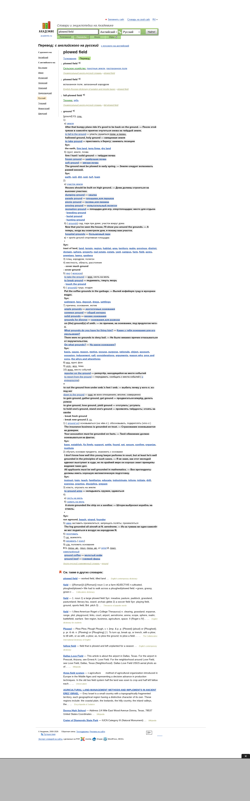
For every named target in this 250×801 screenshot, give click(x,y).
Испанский (43, 78)
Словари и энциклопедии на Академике (85, 25)
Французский (43, 108)
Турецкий (42, 103)
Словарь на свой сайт (138, 19)
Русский (41, 98)
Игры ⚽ (113, 37)
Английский (43, 57)
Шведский (42, 113)
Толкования (65, 37)
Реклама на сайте (97, 731)
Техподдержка (82, 731)
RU (154, 19)
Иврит (41, 73)
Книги (97, 37)
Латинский (42, 83)
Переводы (82, 37)
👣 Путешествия (48, 734)
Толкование (69, 58)
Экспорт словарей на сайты (50, 739)
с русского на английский (115, 45)
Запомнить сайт (116, 19)
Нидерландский (45, 93)
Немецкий (42, 88)
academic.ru (46, 36)
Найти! (151, 31)
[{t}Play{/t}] (79, 63)
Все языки (42, 68)
